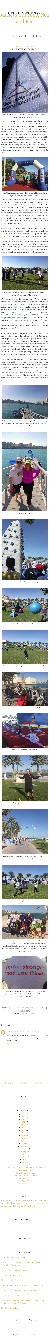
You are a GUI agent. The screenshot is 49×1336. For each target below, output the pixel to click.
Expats (34, 1200)
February (24, 1165)
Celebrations (17, 1200)
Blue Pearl (22, 421)
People (31, 1202)
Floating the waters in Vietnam (26, 1175)
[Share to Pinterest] (29, 1011)
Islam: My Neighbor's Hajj (10, 1280)
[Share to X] (24, 1011)
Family (40, 1200)
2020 (23, 1125)
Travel (27, 1206)
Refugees (45, 1203)
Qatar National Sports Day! (26, 1173)
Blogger (35, 1320)
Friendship (5, 1202)
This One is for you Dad (9, 1308)
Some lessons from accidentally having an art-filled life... (21, 1290)
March (24, 1162)
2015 (23, 1181)
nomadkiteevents (13, 1031)
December (24, 1138)
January (24, 1178)
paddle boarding (7, 323)
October (25, 1143)
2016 (23, 1135)
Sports (32, 1013)
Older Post (7, 1083)
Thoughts (18, 1206)
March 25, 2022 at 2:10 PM (29, 1031)
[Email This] (19, 1011)
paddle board (7, 236)
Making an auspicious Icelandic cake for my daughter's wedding (23, 1285)
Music (25, 1203)
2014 (23, 1183)
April (25, 1159)
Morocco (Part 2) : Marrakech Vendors (15, 1270)
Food (46, 1200)
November (24, 1141)
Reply (9, 1044)
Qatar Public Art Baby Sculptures (13, 1257)
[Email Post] (45, 1008)
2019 (23, 1127)
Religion (4, 1206)
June (24, 1154)
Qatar (24, 1013)
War (33, 1206)
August (24, 1149)
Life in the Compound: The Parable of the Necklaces (26, 1167)
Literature (19, 1203)
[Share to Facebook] (27, 1011)
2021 (23, 1122)
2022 (23, 1119)
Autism (8, 1200)
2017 (23, 1133)
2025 (23, 1114)
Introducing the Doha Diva (10, 1275)
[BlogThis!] (22, 1011)
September (24, 1146)
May (24, 1157)
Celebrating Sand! (25, 1170)
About (22, 36)
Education (26, 1200)
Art (2, 1200)
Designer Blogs (31, 1335)
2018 (23, 1130)
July (24, 1151)
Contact (36, 36)
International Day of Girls (10, 1295)
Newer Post (41, 1083)
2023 (23, 1116)
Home (11, 36)
